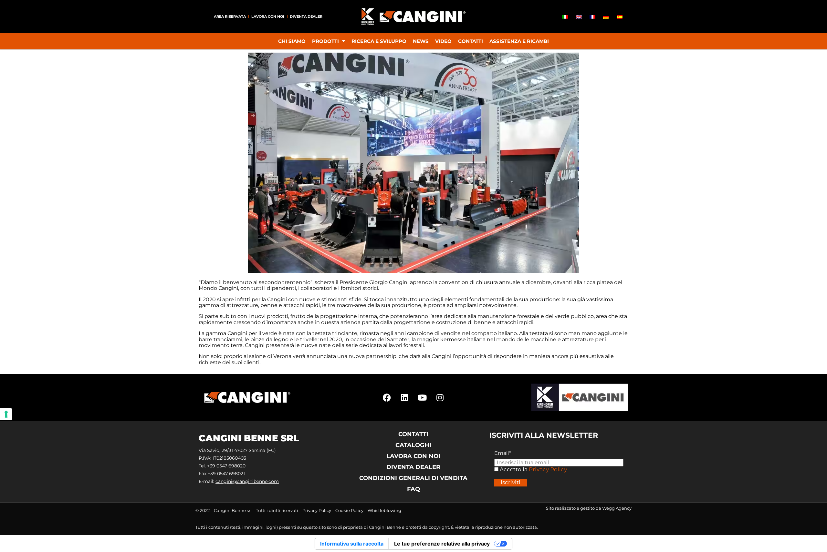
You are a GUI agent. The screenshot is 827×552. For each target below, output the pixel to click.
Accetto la (513, 469)
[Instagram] (440, 397)
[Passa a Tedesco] (606, 16)
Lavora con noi (267, 16)
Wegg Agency (617, 508)
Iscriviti (510, 482)
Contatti (470, 41)
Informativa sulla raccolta (351, 543)
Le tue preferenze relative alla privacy (442, 543)
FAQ (413, 489)
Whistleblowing (384, 510)
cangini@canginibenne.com (247, 481)
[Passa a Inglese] (579, 16)
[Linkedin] (404, 397)
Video (443, 41)
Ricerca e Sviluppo (378, 41)
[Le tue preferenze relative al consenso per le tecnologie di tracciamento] (6, 414)
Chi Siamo (292, 41)
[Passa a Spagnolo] (619, 16)
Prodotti (325, 41)
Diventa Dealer (306, 16)
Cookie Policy (349, 510)
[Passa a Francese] (592, 16)
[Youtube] (422, 397)
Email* (502, 453)
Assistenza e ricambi (519, 41)
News (421, 41)
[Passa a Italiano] (565, 16)
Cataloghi (413, 445)
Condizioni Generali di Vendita (413, 478)
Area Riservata (230, 16)
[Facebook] (387, 397)
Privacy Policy (548, 469)
